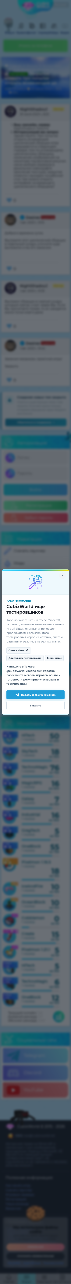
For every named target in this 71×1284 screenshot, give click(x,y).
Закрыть (35, 705)
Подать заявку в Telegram (38, 694)
